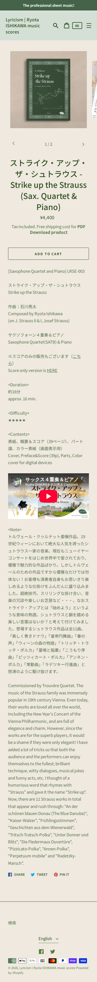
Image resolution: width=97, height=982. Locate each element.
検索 (12, 923)
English (46, 938)
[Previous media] (13, 143)
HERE (52, 370)
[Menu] (88, 25)
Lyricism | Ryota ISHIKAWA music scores (23, 25)
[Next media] (83, 143)
